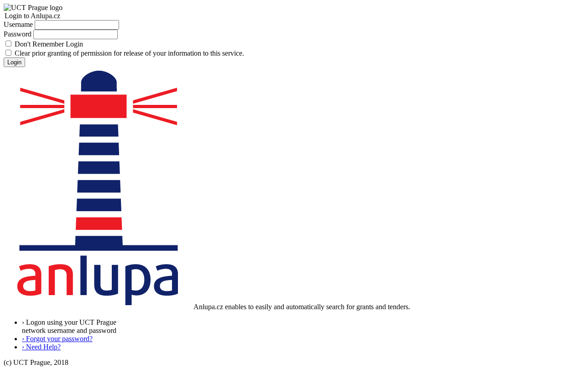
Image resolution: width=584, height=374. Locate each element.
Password (17, 34)
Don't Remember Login (49, 44)
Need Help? (41, 347)
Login (14, 62)
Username (18, 24)
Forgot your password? (57, 339)
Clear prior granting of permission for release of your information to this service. (129, 53)
